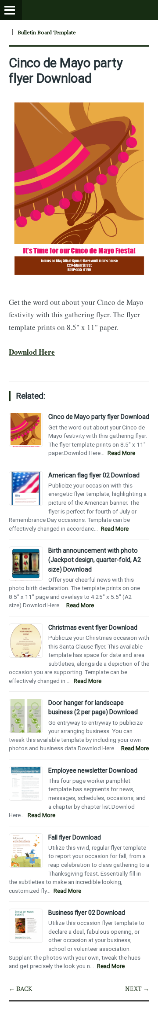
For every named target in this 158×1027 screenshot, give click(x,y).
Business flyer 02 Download (86, 912)
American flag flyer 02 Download (94, 475)
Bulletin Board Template (47, 32)
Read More (121, 453)
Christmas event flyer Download (92, 627)
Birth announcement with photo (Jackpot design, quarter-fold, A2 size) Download (94, 559)
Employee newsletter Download (92, 770)
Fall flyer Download (74, 837)
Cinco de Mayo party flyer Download (65, 70)
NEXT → (137, 988)
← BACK (20, 988)
